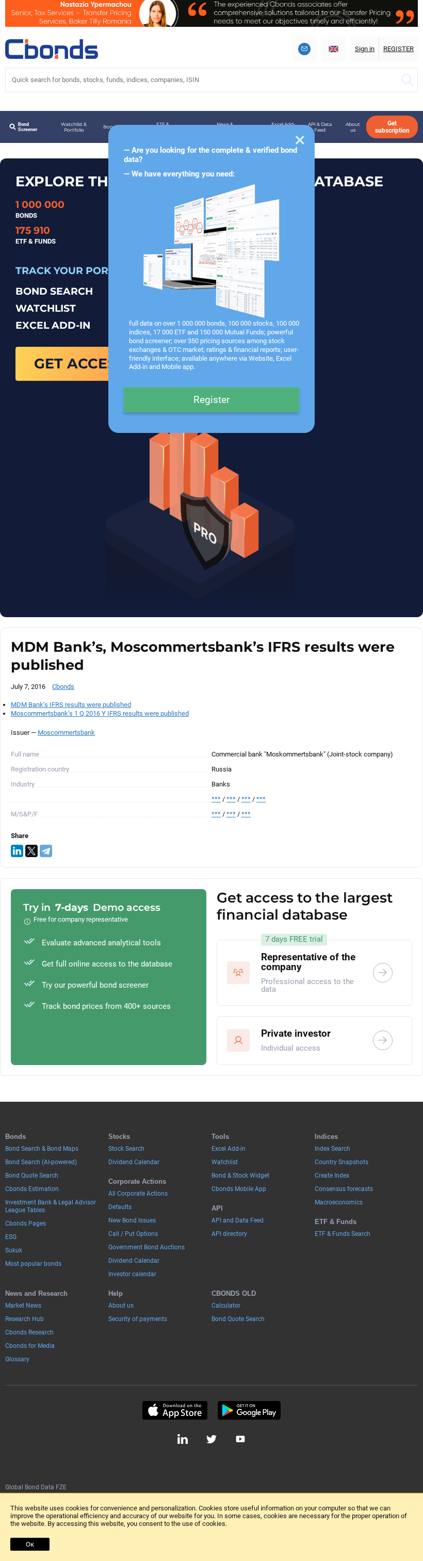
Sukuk (13, 1250)
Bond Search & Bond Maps (41, 1148)
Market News (23, 1305)
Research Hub (24, 1319)
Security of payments (137, 1319)
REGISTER (398, 49)
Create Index (332, 1175)
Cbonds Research (29, 1332)
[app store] (174, 1410)
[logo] (51, 49)
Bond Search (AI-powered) (41, 1162)
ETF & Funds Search (342, 1233)
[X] (31, 851)
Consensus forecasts (344, 1189)
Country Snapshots (341, 1162)
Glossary (17, 1359)
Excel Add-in (229, 1148)
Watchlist (225, 1162)
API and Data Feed (238, 1220)
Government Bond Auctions (146, 1247)
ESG (11, 1237)
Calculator (226, 1305)
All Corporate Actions (138, 1193)
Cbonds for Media (30, 1345)
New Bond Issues (132, 1220)
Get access (79, 363)
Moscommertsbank (66, 732)
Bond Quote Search (31, 1175)
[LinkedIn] (17, 851)
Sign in (365, 49)
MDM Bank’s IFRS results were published (71, 705)
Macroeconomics (339, 1202)
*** (216, 799)
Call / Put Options (133, 1233)
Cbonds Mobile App (239, 1189)
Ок (30, 1544)
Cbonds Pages (25, 1223)
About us (353, 127)
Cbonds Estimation (32, 1189)
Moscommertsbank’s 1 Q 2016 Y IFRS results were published (100, 713)
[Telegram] (46, 851)
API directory (229, 1233)
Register (211, 400)
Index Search (332, 1148)
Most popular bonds (33, 1263)
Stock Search (126, 1148)
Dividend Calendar (133, 1162)
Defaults (120, 1207)
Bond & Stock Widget (240, 1175)
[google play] (249, 1410)
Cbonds (63, 686)
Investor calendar (132, 1274)
